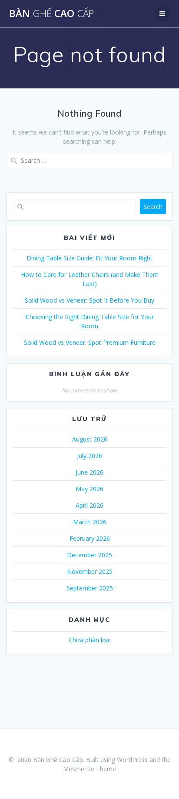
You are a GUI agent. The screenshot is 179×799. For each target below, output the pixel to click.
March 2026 (89, 522)
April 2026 (89, 505)
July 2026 (89, 456)
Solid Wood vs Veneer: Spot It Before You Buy (89, 300)
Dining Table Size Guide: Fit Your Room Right (89, 258)
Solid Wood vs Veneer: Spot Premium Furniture (90, 342)
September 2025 (89, 588)
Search (152, 206)
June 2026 (89, 472)
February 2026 (90, 538)
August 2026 (89, 439)
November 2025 (90, 571)
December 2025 (89, 555)
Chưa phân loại (90, 640)
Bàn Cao (51, 13)
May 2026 (89, 489)
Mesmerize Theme (89, 769)
